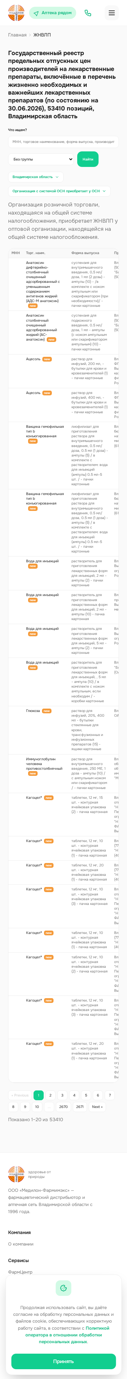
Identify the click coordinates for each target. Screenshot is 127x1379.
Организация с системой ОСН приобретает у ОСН (56, 191)
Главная (17, 35)
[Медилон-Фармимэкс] (16, 13)
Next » (97, 1107)
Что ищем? (17, 130)
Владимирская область (33, 177)
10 (37, 1107)
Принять (63, 1361)
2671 (80, 1107)
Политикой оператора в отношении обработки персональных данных (67, 1335)
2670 (63, 1107)
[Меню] (112, 12)
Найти (88, 159)
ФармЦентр (20, 1272)
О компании (21, 1244)
